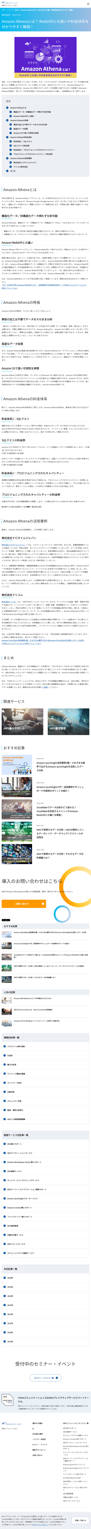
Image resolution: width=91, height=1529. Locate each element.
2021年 (10, 1323)
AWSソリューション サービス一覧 (76, 1423)
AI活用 (9, 1055)
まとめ (13, 171)
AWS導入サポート (14, 1144)
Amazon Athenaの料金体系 (21, 137)
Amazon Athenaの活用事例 (21, 158)
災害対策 (10, 1092)
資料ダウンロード (39, 1450)
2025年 (10, 1287)
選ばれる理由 (37, 1423)
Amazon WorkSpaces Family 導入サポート (24, 1162)
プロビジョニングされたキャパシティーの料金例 (33, 154)
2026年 (10, 1277)
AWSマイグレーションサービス (19, 1153)
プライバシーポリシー (41, 1524)
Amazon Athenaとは (18, 107)
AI (33, 1428)
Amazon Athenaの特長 (19, 120)
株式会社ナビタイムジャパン (25, 162)
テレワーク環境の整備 (16, 1073)
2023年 (10, 1305)
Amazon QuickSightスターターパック (22, 1198)
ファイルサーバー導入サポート (19, 1216)
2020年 (10, 1332)
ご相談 (45, 687)
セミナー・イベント (39, 1444)
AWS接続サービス (14, 1171)
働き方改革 (11, 1064)
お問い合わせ (37, 1455)
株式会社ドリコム (9, 601)
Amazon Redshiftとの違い (24, 116)
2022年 (10, 1314)
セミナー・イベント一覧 (44, 1378)
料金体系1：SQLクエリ (23, 141)
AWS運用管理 (12, 1225)
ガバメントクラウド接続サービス (20, 1253)
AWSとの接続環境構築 (16, 1119)
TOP (3, 10)
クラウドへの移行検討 (16, 1046)
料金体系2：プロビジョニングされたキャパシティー (34, 149)
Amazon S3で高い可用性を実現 (26, 133)
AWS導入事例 (37, 1434)
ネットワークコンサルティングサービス (23, 1180)
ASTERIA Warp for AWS (72, 1478)
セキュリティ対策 (14, 1101)
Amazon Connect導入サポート (19, 1207)
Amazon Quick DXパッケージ (74, 1464)
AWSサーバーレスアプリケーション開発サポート (26, 1189)
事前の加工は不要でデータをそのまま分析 (30, 124)
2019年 (10, 1341)
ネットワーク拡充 (14, 1082)
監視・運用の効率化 (15, 1110)
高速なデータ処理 (21, 128)
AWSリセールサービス (16, 1244)
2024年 (10, 1296)
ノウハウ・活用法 (13, 10)
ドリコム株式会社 (21, 166)
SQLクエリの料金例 (21, 145)
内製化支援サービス (15, 1235)
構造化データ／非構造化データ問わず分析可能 (32, 112)
